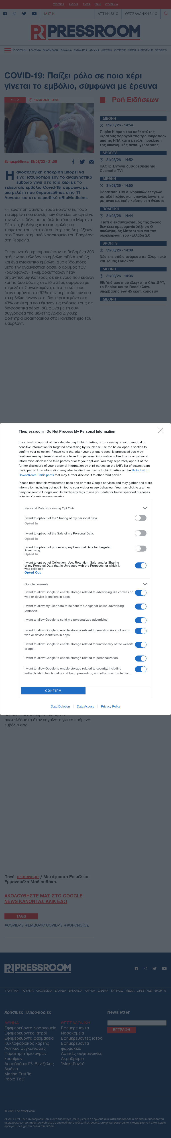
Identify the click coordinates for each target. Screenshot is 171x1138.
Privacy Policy (110, 706)
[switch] (141, 518)
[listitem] (85, 508)
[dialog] (85, 569)
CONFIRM (53, 690)
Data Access (85, 706)
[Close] (162, 432)
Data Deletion (60, 706)
